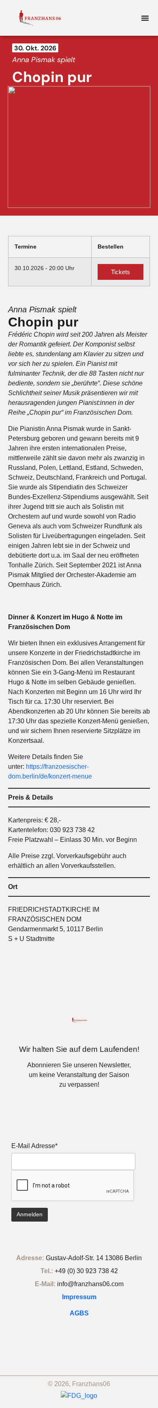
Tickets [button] (120, 271)
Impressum (79, 1296)
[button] (145, 18)
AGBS (79, 1313)
